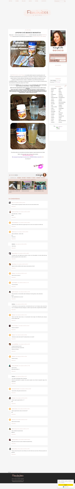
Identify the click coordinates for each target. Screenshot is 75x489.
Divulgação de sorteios (62, 98)
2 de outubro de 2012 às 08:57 (23, 253)
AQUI (43, 157)
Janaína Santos (15, 408)
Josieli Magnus (14, 282)
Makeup (60, 106)
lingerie (60, 105)
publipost (61, 112)
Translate (58, 82)
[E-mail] (63, 50)
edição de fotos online (54, 98)
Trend (52, 120)
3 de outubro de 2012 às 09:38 (21, 334)
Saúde (60, 119)
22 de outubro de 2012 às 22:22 (21, 419)
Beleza (52, 89)
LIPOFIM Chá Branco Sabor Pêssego (17, 75)
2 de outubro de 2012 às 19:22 (21, 314)
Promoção (53, 111)
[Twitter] (24, 178)
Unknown (13, 273)
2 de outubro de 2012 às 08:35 (22, 231)
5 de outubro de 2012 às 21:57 (21, 376)
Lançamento (61, 103)
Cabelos (60, 92)
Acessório (61, 88)
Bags (60, 89)
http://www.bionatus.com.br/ (28, 155)
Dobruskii (13, 398)
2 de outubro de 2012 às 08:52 (21, 244)
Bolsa (52, 91)
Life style (53, 103)
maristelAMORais (15, 344)
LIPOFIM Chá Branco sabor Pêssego (39, 36)
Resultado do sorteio (61, 117)
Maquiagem (61, 108)
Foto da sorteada (62, 102)
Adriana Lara (14, 231)
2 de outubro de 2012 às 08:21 (24, 222)
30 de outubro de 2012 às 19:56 (23, 448)
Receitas (52, 112)
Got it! (65, 485)
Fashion (52, 100)
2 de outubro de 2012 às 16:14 (21, 273)
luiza (13, 202)
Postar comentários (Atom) (16, 472)
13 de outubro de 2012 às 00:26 (21, 398)
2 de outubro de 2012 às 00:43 (24, 211)
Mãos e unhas (54, 106)
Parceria (53, 109)
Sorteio (52, 119)
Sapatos (52, 117)
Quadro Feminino (15, 291)
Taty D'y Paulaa (15, 325)
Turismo (60, 122)
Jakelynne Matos (15, 439)
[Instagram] (57, 50)
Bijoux (60, 91)
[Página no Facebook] (55, 50)
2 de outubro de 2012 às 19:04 (21, 304)
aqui (14, 34)
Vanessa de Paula (15, 211)
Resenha (52, 114)
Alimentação (53, 88)
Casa (52, 92)
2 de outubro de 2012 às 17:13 (23, 282)
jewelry (52, 102)
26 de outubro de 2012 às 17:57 (23, 428)
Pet (59, 111)
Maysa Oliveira (14, 253)
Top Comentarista (62, 120)
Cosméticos (53, 94)
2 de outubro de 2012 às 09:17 (22, 264)
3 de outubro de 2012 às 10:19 (24, 344)
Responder (14, 206)
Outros (60, 109)
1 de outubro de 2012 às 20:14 (19, 202)
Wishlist (52, 122)
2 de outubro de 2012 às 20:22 (23, 325)
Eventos (60, 100)
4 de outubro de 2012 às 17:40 (24, 365)
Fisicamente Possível (15, 388)
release (60, 114)
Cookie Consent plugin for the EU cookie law (65, 486)
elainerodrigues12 (15, 222)
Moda (52, 108)
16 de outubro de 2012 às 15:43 (23, 408)
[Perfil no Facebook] (53, 50)
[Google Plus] (59, 50)
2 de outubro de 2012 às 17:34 (24, 291)
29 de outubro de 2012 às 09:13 (24, 439)
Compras (60, 94)
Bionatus (27, 34)
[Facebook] (19, 178)
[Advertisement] (37, 26)
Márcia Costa (14, 428)
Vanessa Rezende (15, 365)
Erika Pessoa (14, 264)
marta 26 (13, 419)
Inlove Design (21, 481)
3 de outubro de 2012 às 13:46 (21, 356)
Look (52, 105)
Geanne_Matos (14, 448)
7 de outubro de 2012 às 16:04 (25, 388)
